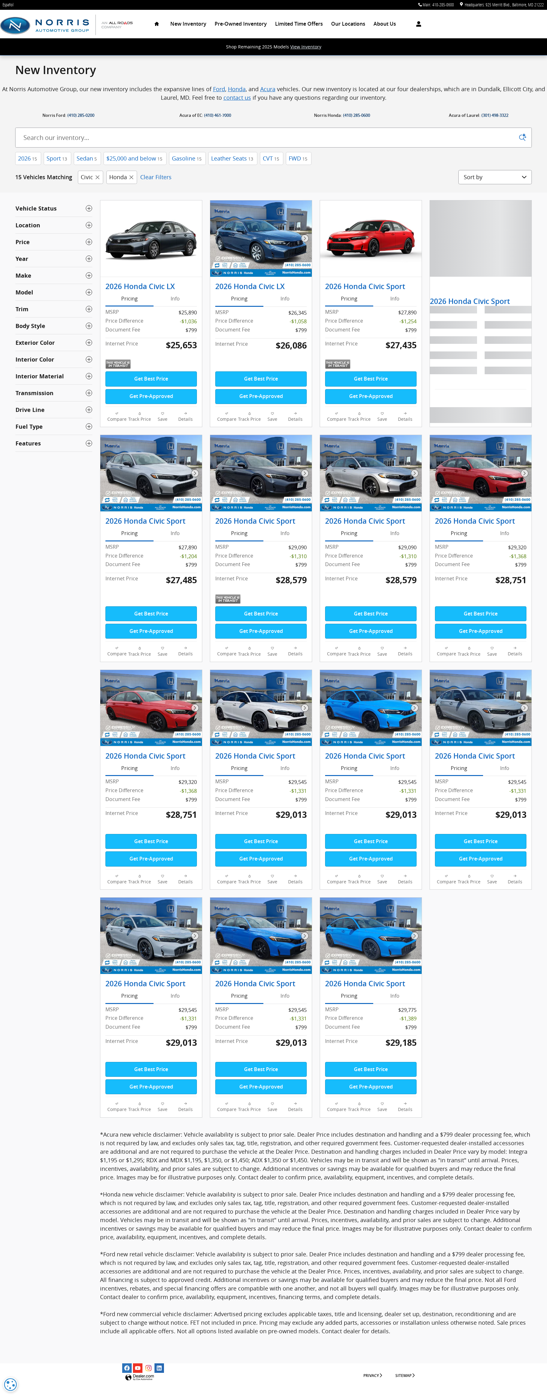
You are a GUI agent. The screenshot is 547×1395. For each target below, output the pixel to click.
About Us (385, 24)
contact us (237, 97)
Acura (267, 89)
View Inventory (305, 47)
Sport (57, 158)
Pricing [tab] (129, 298)
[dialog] (10, 1384)
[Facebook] (127, 1368)
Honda (237, 89)
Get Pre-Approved (151, 396)
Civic (87, 177)
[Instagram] (148, 1368)
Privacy (371, 1375)
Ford (219, 89)
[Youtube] (137, 1368)
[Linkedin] (159, 1368)
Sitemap (403, 1375)
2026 (27, 158)
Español (8, 5)
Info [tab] (175, 298)
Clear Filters (156, 177)
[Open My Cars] (417, 24)
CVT (271, 158)
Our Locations (348, 24)
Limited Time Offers (299, 24)
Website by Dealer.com (139, 1377)
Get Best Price (151, 379)
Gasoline (187, 158)
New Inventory (188, 24)
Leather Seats (232, 158)
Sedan (87, 158)
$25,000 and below (134, 158)
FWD (298, 158)
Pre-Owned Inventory (241, 24)
